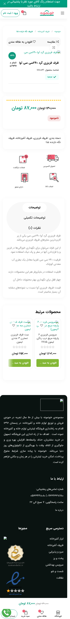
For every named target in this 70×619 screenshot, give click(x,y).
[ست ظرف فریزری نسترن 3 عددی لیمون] (19, 325)
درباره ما (59, 510)
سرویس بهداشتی (54, 565)
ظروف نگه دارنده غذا (24, 31)
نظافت (59, 578)
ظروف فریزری (41, 138)
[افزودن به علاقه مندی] (41, 325)
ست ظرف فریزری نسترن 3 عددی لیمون (20, 338)
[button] (47, 363)
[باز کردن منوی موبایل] (62, 13)
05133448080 (37, 496)
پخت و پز (58, 558)
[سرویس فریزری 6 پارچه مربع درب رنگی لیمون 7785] (47, 325)
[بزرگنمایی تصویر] (53, 47)
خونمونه (57, 31)
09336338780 (55, 496)
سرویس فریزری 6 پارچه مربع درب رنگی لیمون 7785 (48, 338)
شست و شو (57, 571)
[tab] (35, 207)
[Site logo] (47, 13)
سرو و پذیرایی (56, 552)
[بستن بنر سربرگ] (4, 3)
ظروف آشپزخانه (43, 31)
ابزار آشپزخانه (56, 539)
